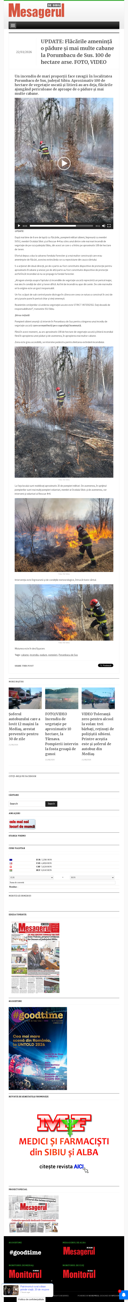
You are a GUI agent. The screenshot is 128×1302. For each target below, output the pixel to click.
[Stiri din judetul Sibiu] (36, 10)
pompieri (52, 654)
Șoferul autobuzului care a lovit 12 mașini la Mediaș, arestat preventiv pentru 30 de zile (24, 726)
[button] (64, 163)
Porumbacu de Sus (68, 654)
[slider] (61, 226)
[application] (64, 163)
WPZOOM (115, 1295)
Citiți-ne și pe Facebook (22, 776)
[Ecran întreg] (109, 225)
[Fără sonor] (103, 225)
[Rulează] (19, 225)
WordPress (94, 1295)
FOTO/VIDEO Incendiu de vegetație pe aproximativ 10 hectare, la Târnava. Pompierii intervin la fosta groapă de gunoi (61, 734)
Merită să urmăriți (20, 896)
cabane (25, 654)
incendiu (34, 654)
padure (43, 654)
